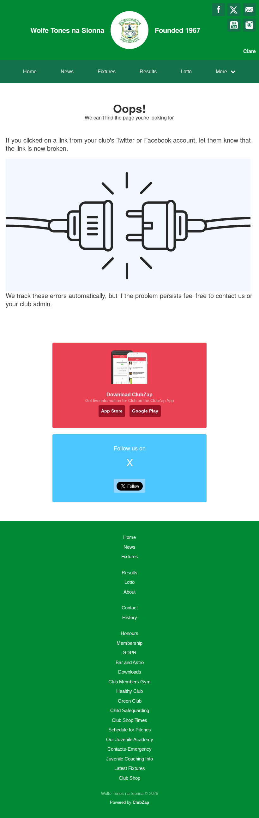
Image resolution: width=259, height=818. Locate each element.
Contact (130, 607)
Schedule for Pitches (129, 729)
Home (30, 71)
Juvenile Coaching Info (129, 758)
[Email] (249, 9)
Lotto (186, 71)
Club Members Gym (129, 681)
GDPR (129, 652)
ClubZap (141, 802)
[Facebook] (218, 9)
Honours (129, 633)
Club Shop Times (129, 720)
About (129, 592)
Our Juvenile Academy (129, 739)
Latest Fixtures (129, 768)
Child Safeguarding (129, 710)
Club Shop (129, 778)
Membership (129, 643)
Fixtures (107, 71)
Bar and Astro (130, 662)
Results (148, 71)
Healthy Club (129, 691)
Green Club (130, 701)
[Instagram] (249, 25)
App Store (112, 410)
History (129, 617)
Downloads (129, 672)
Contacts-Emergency (129, 749)
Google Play (145, 410)
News (67, 71)
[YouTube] (233, 25)
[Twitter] (233, 9)
